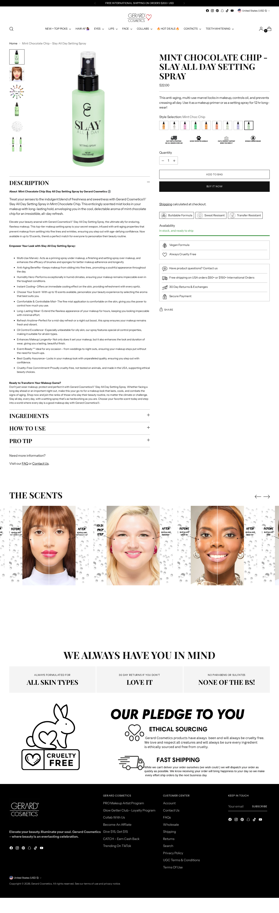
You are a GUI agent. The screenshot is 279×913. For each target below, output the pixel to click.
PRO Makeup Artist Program (123, 803)
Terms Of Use (173, 867)
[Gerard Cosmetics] (139, 17)
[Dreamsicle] (163, 125)
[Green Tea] (227, 125)
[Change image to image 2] (16, 74)
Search (168, 846)
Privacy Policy (173, 853)
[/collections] (139, 742)
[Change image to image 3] (16, 91)
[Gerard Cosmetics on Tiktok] (227, 10)
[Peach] (206, 125)
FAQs (167, 817)
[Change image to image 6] (16, 144)
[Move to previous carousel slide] (258, 496)
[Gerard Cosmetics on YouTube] (232, 10)
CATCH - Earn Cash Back (121, 839)
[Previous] (95, 3)
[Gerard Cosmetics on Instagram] (212, 10)
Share (168, 309)
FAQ (25, 463)
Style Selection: (182, 117)
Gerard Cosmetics (41, 883)
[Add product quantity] (174, 160)
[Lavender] (238, 125)
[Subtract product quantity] (162, 160)
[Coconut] (174, 125)
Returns (168, 839)
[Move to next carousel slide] (266, 496)
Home (13, 43)
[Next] (184, 3)
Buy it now (214, 186)
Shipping (165, 204)
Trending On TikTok (117, 846)
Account (169, 803)
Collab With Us (114, 817)
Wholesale (171, 824)
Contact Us (40, 463)
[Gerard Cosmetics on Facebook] (207, 10)
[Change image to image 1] (16, 57)
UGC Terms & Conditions (181, 860)
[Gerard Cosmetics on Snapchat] (222, 10)
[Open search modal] (11, 29)
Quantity (165, 152)
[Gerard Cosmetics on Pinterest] (217, 10)
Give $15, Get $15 (115, 832)
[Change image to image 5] (16, 126)
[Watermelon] (216, 125)
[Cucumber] (195, 125)
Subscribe (259, 806)
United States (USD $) (254, 10)
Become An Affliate (117, 824)
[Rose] (185, 125)
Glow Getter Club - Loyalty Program (129, 810)
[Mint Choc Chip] (248, 125)
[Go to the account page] (259, 29)
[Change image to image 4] (16, 109)
